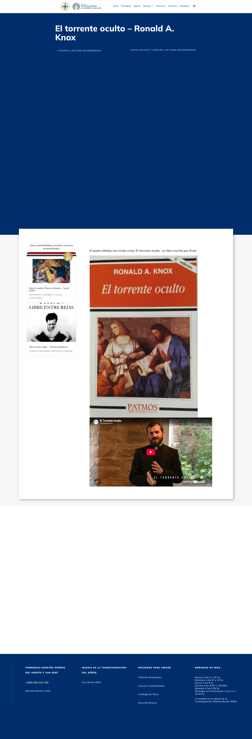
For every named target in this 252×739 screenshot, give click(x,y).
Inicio (115, 6)
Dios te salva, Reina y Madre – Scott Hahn (49, 289)
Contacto (172, 6)
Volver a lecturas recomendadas (80, 51)
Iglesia (137, 6)
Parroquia (126, 6)
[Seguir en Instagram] (194, 6)
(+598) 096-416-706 (37, 682)
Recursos (160, 6)
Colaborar (185, 6)
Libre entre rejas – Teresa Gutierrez (48, 346)
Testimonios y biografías (62, 351)
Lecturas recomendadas (39, 351)
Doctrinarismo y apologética (41, 294)
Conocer (147, 6)
